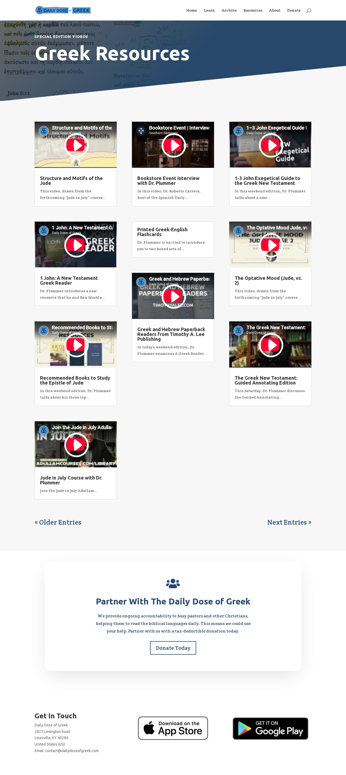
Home (191, 10)
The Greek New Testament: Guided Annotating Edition (266, 380)
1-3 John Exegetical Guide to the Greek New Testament (267, 180)
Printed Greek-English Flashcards (162, 232)
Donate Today (173, 647)
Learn (209, 10)
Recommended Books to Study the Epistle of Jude (75, 380)
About (274, 10)
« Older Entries (58, 522)
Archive (229, 10)
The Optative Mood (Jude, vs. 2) (268, 280)
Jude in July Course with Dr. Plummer (71, 480)
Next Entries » (289, 522)
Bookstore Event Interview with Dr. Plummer (168, 180)
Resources (253, 10)
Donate (294, 10)
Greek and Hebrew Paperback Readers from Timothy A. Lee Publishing (171, 334)
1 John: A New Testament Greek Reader (69, 280)
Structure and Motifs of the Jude (71, 180)
